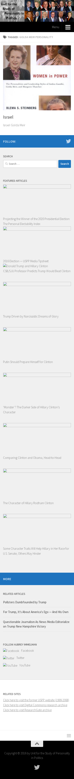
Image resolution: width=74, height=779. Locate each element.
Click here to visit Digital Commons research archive (35, 705)
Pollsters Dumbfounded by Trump (24, 602)
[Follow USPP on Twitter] (68, 141)
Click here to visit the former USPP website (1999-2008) (36, 700)
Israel (8, 117)
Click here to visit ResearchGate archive (27, 710)
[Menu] (69, 735)
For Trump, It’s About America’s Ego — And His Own (35, 612)
